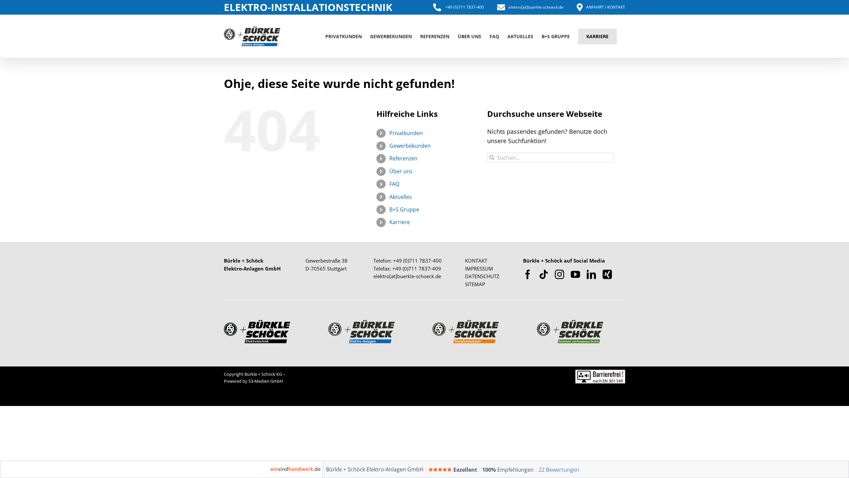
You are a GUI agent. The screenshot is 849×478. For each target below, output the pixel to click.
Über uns (401, 171)
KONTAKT (476, 260)
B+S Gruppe (404, 209)
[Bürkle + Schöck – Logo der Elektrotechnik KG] (257, 323)
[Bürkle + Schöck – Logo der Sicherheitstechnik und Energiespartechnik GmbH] (570, 323)
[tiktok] (543, 274)
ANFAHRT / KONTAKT (605, 7)
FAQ (394, 184)
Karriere (399, 222)
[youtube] (575, 274)
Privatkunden (406, 133)
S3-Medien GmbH (265, 381)
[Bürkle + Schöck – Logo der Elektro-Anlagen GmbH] (361, 323)
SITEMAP (475, 284)
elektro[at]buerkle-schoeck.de (535, 7)
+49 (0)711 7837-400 (464, 7)
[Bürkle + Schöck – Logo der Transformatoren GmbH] (465, 323)
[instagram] (559, 274)
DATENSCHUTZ (482, 276)
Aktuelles (400, 196)
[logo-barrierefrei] (600, 373)
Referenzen (403, 158)
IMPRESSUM (479, 268)
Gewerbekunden (410, 145)
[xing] (607, 274)
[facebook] (527, 274)
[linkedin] (591, 274)
